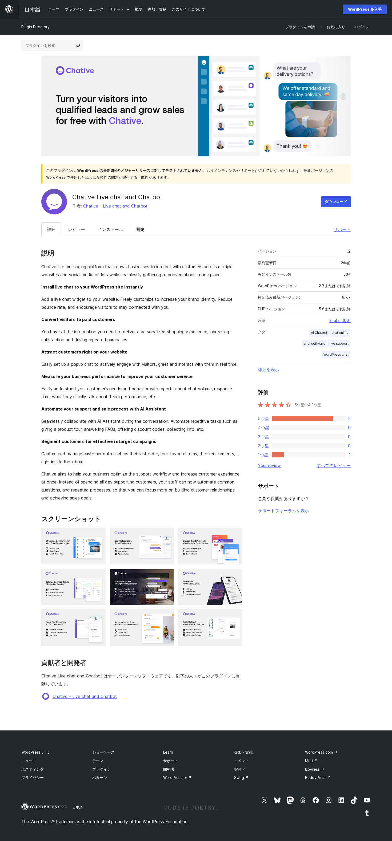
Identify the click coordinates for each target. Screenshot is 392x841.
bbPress (314, 769)
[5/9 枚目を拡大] (166, 576)
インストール (110, 229)
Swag (241, 777)
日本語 (77, 807)
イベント (241, 760)
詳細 (51, 229)
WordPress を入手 (365, 9)
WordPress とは (35, 752)
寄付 (240, 769)
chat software (314, 344)
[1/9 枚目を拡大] (98, 535)
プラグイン (101, 769)
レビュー (76, 229)
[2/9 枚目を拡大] (166, 535)
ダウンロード (336, 201)
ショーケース (103, 752)
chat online (340, 333)
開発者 (168, 769)
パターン (99, 777)
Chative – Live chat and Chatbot (115, 206)
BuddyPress (318, 777)
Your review (269, 465)
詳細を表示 (268, 369)
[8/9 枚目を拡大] (166, 616)
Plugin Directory (35, 27)
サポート (342, 229)
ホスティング (32, 769)
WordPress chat (336, 354)
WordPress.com (321, 752)
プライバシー (32, 777)
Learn (168, 752)
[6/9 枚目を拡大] (235, 576)
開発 (140, 229)
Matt (311, 760)
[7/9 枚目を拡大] (98, 616)
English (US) (340, 320)
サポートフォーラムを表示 (283, 510)
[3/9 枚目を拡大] (235, 535)
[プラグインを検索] (78, 45)
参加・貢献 (243, 752)
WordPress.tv (177, 777)
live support (339, 344)
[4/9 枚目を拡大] (98, 576)
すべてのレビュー (334, 465)
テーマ (97, 760)
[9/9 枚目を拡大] (235, 616)
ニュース (28, 760)
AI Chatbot (319, 333)
